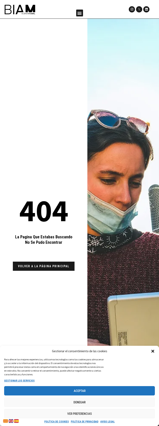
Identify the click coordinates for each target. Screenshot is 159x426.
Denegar (79, 402)
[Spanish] (16, 420)
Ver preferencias (79, 414)
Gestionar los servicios (19, 380)
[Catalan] (5, 420)
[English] (11, 420)
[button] (153, 351)
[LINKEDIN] (146, 9)
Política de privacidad (84, 421)
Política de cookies (56, 421)
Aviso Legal (107, 421)
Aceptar (80, 391)
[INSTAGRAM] (132, 9)
